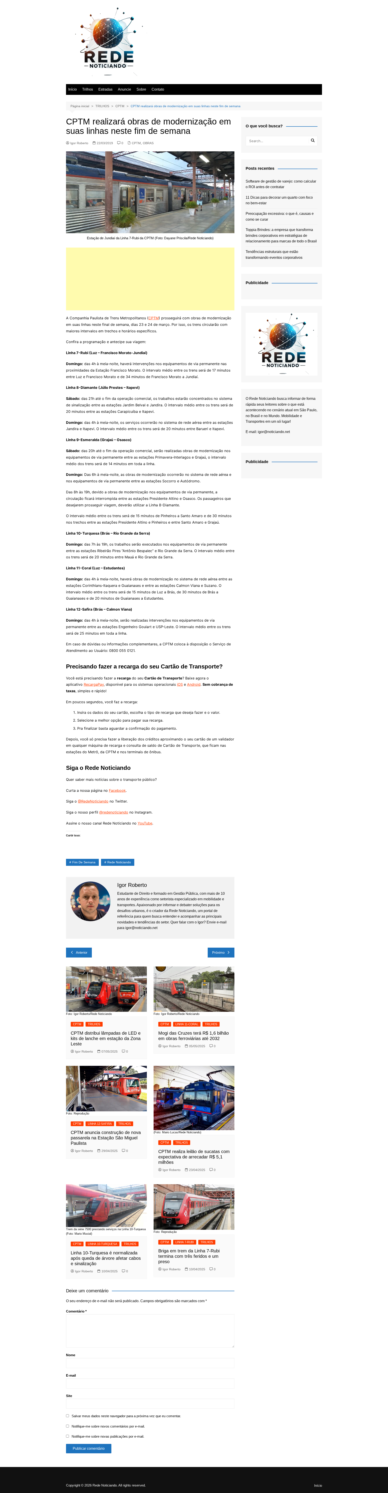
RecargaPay (94, 684)
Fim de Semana (83, 862)
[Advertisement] (150, 279)
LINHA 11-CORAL (186, 1024)
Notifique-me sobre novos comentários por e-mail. (108, 1426)
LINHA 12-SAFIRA (100, 1123)
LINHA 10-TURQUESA (102, 1244)
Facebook (117, 790)
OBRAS (148, 143)
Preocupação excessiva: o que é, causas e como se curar (280, 216)
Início (72, 89)
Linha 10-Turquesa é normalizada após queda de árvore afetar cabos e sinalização (106, 1258)
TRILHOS (94, 1024)
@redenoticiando (113, 812)
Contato (158, 89)
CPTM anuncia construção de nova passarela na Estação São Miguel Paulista (106, 1138)
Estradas (105, 89)
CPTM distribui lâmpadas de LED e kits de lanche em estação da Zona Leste (106, 1038)
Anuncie (124, 89)
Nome (70, 1355)
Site (69, 1396)
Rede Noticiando (119, 862)
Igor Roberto (79, 143)
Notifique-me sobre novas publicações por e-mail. (108, 1436)
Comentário (76, 1311)
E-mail (71, 1375)
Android (194, 684)
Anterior (81, 952)
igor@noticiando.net (274, 432)
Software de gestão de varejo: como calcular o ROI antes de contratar (281, 184)
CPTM (136, 143)
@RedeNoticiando (93, 801)
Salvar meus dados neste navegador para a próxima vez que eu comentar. (126, 1416)
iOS (180, 684)
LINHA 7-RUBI (184, 1242)
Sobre (141, 89)
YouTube (145, 823)
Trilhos (87, 89)
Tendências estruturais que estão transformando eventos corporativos (274, 254)
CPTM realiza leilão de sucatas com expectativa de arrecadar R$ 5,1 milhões (194, 1157)
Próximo (218, 952)
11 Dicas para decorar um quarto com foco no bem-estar (279, 200)
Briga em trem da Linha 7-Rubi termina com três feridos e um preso (189, 1256)
